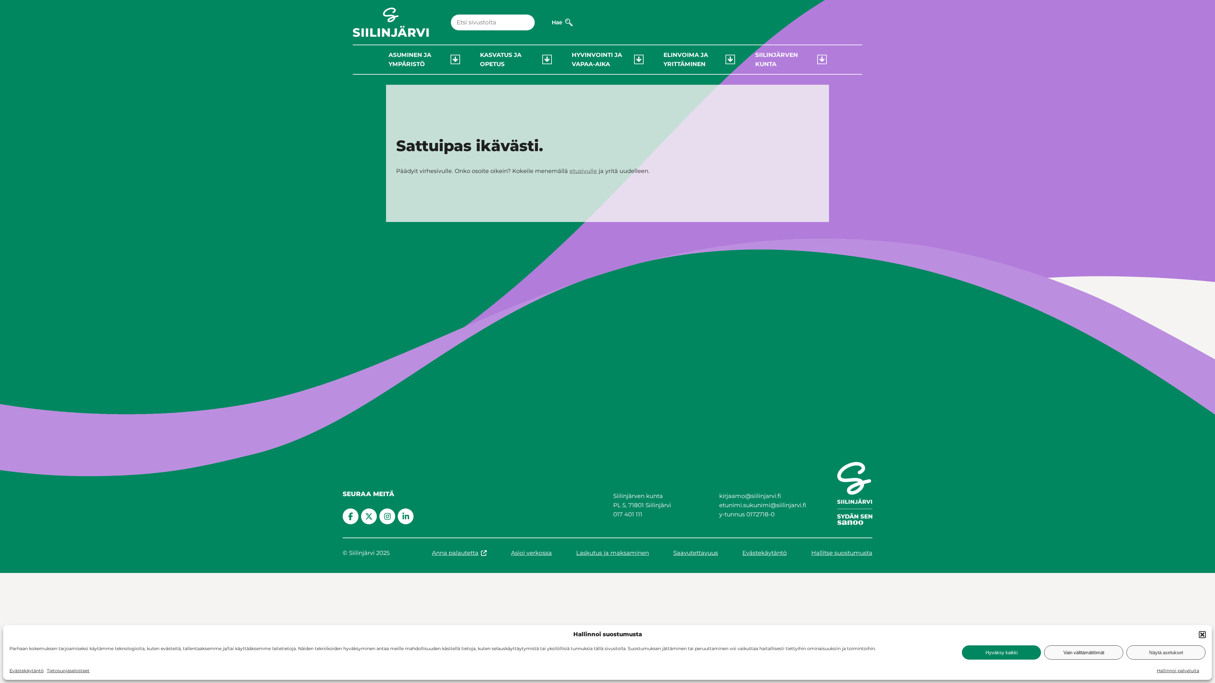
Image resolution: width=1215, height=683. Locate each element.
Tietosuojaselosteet (68, 671)
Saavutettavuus (695, 553)
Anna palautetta (455, 553)
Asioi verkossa (531, 553)
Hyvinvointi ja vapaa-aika (597, 59)
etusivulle (583, 171)
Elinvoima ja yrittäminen (686, 59)
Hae (557, 22)
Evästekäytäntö (26, 671)
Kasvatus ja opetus (500, 59)
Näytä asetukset (1166, 652)
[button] (1202, 634)
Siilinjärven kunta (776, 59)
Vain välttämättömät (1083, 652)
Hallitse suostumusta (841, 553)
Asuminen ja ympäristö (410, 59)
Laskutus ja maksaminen (612, 553)
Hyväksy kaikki (1002, 652)
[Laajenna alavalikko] (455, 59)
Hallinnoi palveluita (1178, 671)
